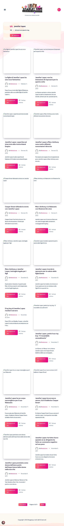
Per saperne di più (11, 102)
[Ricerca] (59, 9)
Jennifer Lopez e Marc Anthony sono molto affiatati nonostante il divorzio (47, 144)
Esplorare (16, 35)
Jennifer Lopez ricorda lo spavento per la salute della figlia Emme (45, 271)
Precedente (23, 504)
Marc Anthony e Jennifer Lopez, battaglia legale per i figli (15, 271)
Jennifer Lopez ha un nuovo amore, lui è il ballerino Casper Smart (46, 400)
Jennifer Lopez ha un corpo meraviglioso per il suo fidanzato (15, 400)
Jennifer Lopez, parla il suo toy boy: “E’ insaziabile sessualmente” (46, 336)
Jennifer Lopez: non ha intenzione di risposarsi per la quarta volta (46, 80)
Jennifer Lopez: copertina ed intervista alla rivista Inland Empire (16, 144)
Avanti (42, 504)
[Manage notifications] (3, 522)
